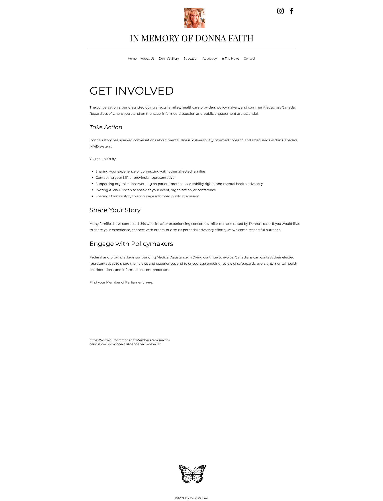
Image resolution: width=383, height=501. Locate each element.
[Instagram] (280, 11)
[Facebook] (291, 11)
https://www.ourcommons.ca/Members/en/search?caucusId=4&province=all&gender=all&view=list (130, 342)
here (148, 282)
